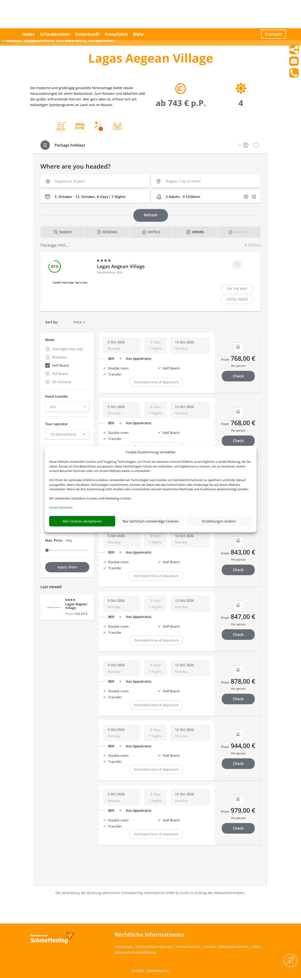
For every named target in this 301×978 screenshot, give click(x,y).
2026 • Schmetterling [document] (152, 970)
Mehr (138, 34)
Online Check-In (187, 946)
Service (209, 946)
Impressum (124, 946)
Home (28, 34)
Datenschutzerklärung (153, 946)
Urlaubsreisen (55, 34)
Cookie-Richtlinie (60, 507)
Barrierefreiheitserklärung (135, 952)
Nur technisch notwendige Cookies (150, 521)
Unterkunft (87, 34)
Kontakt (273, 34)
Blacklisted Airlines (234, 946)
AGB (256, 946)
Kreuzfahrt (116, 34)
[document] (150, 59)
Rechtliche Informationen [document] (149, 934)
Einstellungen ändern (219, 521)
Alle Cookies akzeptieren (82, 521)
